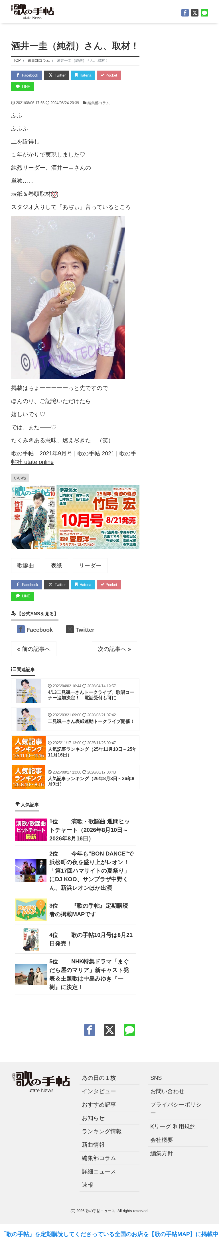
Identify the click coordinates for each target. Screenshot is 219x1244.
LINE (25, 87)
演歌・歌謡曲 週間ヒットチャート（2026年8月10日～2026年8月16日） (89, 830)
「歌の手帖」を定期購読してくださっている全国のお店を (75, 1234)
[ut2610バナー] (75, 516)
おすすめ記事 (99, 1104)
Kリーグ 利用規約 (173, 1126)
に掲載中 (207, 1234)
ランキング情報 (102, 1131)
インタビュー (99, 1091)
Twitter (60, 75)
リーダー (90, 565)
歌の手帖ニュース (100, 1211)
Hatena (84, 75)
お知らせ (93, 1118)
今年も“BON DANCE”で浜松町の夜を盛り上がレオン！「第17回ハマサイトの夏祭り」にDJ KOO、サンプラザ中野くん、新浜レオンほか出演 (91, 870)
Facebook (29, 75)
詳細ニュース (99, 1171)
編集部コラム (99, 103)
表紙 (56, 565)
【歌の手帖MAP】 (172, 1234)
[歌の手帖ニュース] (32, 11)
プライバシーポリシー (176, 1108)
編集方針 (161, 1153)
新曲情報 (93, 1145)
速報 (87, 1185)
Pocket (110, 75)
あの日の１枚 (99, 1078)
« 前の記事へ (33, 649)
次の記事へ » (114, 649)
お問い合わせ (167, 1091)
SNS (156, 1078)
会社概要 (161, 1140)
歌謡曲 (25, 565)
